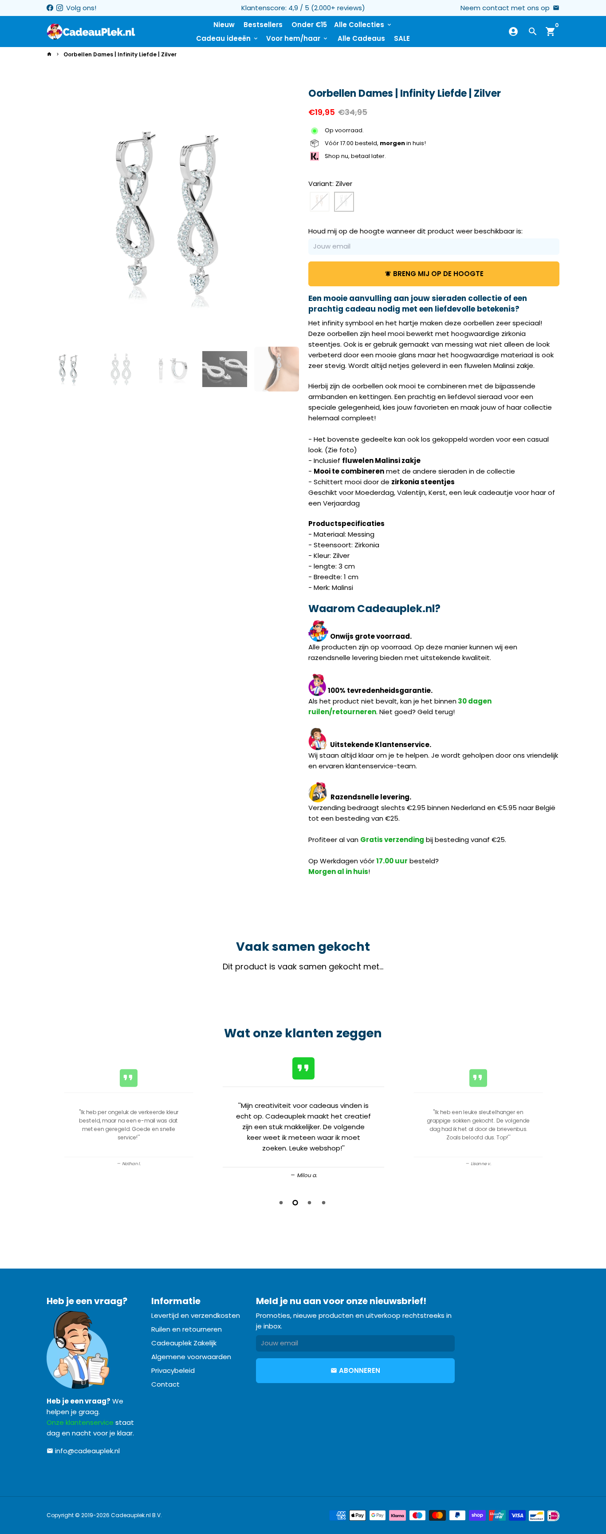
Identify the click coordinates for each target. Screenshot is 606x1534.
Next (286, 214)
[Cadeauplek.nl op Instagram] (59, 7)
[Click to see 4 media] (224, 369)
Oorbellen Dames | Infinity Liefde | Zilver (120, 54)
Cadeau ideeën (227, 38)
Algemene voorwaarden (191, 1356)
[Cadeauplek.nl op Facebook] (50, 7)
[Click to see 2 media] (120, 369)
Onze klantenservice (80, 1422)
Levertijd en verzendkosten (195, 1315)
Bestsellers (263, 24)
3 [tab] (310, 1202)
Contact (165, 1384)
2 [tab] (296, 1202)
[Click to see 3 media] (172, 369)
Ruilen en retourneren (186, 1329)
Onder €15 (309, 24)
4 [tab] (324, 1202)
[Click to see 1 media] (69, 369)
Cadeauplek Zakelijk (183, 1343)
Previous (56, 1118)
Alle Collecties (363, 24)
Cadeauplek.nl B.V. (136, 1515)
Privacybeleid (173, 1370)
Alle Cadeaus (361, 38)
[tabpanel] (303, 1116)
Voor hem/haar (297, 38)
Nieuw (224, 24)
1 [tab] (282, 1202)
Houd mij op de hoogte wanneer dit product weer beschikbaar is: (415, 231)
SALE (402, 38)
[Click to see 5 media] (276, 369)
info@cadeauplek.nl (83, 1450)
